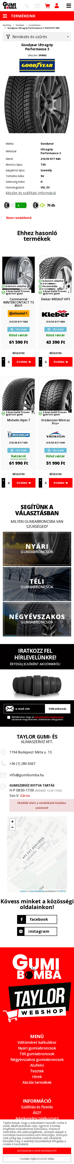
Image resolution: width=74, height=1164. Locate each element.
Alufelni (37, 1065)
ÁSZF (37, 1112)
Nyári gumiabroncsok (37, 1048)
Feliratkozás (57, 709)
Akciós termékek (36, 1082)
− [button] (12, 827)
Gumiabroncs (34, 25)
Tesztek (37, 1070)
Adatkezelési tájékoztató (49, 716)
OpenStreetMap (37, 890)
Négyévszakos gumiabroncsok (37, 1059)
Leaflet (23, 890)
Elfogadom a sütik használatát (37, 1150)
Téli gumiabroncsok (37, 1053)
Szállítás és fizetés (37, 1107)
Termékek (20, 25)
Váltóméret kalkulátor (36, 1042)
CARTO (62, 890)
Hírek (37, 1076)
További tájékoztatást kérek (37, 1159)
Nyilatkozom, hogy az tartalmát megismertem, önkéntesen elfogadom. (38, 718)
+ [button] (12, 821)
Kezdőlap (7, 25)
